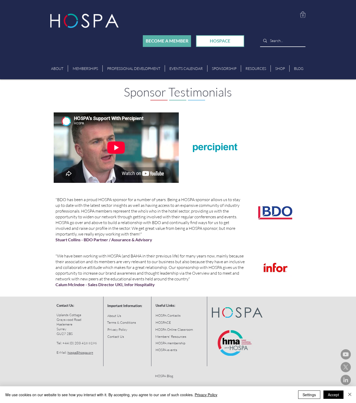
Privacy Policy (206, 394)
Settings (309, 394)
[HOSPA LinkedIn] (346, 380)
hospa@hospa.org (80, 352)
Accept (333, 394)
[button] (302, 14)
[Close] (350, 394)
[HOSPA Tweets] (346, 367)
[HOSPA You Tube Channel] (346, 354)
